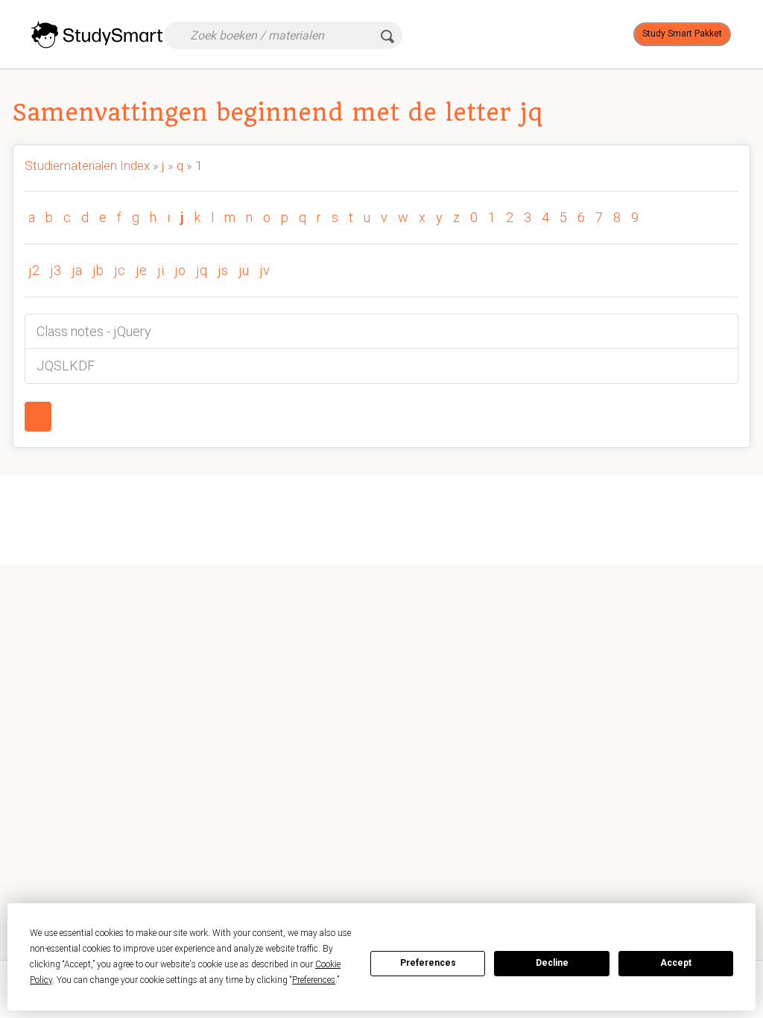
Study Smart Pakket (682, 33)
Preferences (428, 963)
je (141, 270)
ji (160, 270)
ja (77, 270)
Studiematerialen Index (87, 165)
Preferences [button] (313, 980)
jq (201, 270)
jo (180, 270)
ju (243, 270)
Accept (675, 963)
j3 (55, 270)
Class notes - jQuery (94, 331)
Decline (552, 963)
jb (98, 270)
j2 (33, 270)
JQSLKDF (66, 365)
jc (119, 270)
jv (264, 270)
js (223, 270)
